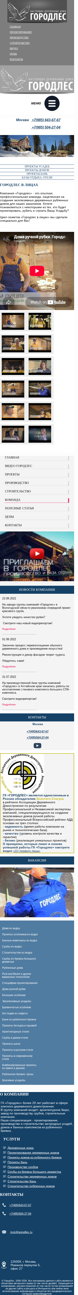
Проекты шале (11, 1043)
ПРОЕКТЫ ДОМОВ (37, 170)
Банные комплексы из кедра (19, 940)
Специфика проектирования (19, 983)
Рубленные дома (12, 967)
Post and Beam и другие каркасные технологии (15, 975)
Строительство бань (22, 1181)
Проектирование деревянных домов (33, 1152)
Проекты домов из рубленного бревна (35, 1157)
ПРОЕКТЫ (12, 474)
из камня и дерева (13, 1068)
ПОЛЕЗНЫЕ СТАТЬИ (19, 508)
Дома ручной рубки (14, 989)
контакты (37, 717)
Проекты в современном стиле (16, 1057)
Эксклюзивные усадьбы (16, 1001)
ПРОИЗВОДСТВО (19, 37)
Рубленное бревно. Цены (17, 1074)
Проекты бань (17, 1162)
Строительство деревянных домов (32, 1176)
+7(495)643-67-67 (20, 1205)
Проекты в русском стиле (17, 1049)
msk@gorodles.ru (21, 1232)
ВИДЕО (14, 48)
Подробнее (9, 629)
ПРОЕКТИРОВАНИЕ (21, 32)
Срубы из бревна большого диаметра (18, 960)
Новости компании (37, 589)
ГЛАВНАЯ (15, 26)
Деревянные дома (21, 1148)
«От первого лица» (26, 851)
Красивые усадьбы (13, 1080)
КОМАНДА (12, 500)
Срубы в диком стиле (15, 1037)
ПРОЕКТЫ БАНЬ (37, 173)
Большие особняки (14, 995)
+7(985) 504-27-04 (45, 127)
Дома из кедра (11, 928)
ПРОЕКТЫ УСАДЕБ (37, 166)
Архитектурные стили (15, 1031)
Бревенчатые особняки (16, 1007)
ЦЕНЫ (13, 54)
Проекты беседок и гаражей (19, 1025)
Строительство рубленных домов (31, 1186)
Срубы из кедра (12, 946)
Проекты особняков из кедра (20, 934)
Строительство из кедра (17, 952)
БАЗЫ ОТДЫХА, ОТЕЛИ (37, 177)
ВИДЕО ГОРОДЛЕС (18, 466)
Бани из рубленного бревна (19, 1019)
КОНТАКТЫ (16, 59)
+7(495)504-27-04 (20, 1213)
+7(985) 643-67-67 (45, 120)
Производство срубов (23, 1167)
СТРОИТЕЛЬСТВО (20, 43)
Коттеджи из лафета (15, 1013)
